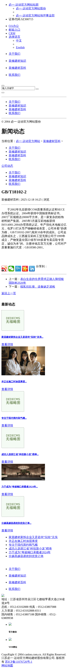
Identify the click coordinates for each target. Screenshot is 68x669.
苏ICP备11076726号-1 (18, 661)
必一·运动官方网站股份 (31, 8)
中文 (19, 40)
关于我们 (14, 53)
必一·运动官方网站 (28, 141)
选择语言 (14, 36)
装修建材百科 (17, 67)
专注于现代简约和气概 (23, 544)
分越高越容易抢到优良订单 (26, 556)
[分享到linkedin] (32, 268)
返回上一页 (8, 293)
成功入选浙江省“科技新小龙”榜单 (30, 548)
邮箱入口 (14, 29)
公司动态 (7, 165)
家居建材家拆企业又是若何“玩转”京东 (33, 537)
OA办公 (14, 25)
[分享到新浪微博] (4, 268)
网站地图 (7, 665)
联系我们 (14, 74)
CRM (12, 33)
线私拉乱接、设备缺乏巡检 (37, 286)
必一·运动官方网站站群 (24, 4)
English (20, 47)
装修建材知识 (17, 60)
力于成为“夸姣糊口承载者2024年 (30, 552)
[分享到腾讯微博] (18, 268)
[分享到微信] (11, 268)
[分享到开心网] (25, 268)
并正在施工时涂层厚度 (23, 540)
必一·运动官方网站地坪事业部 (35, 15)
